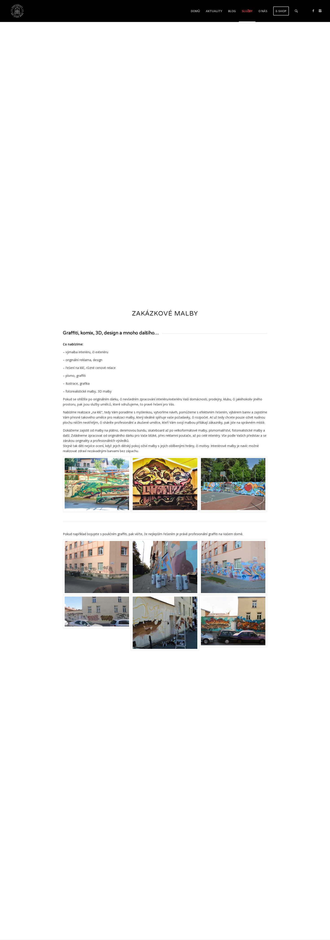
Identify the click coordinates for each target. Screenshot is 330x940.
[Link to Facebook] (313, 10)
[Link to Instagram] (320, 10)
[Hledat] (296, 11)
